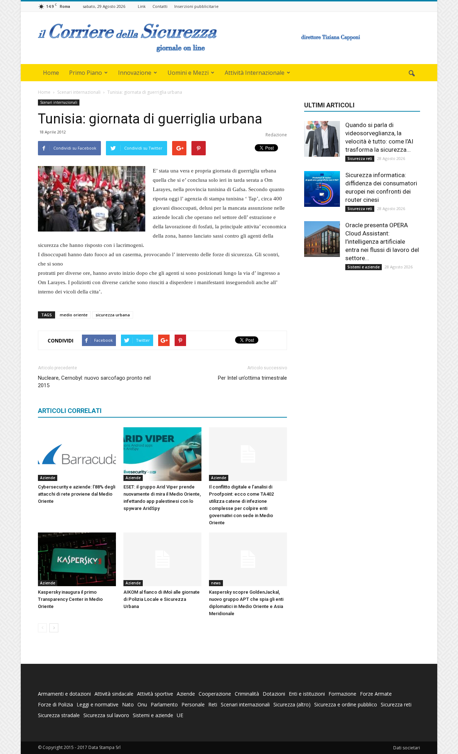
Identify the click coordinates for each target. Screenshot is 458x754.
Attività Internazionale (254, 73)
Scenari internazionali (58, 102)
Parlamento (164, 704)
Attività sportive (155, 693)
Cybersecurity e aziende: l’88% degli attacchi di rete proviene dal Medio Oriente (76, 494)
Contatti (159, 6)
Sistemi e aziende (363, 266)
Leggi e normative (97, 704)
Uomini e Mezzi (188, 73)
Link (142, 6)
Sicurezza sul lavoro (106, 715)
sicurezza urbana (113, 314)
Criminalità (247, 693)
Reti (212, 704)
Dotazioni (274, 693)
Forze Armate (376, 693)
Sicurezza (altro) (292, 704)
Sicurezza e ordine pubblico (345, 704)
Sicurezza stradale (59, 715)
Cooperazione (215, 693)
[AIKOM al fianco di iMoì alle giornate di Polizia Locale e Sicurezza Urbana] (162, 559)
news (216, 582)
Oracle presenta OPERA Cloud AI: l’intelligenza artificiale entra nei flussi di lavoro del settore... (382, 242)
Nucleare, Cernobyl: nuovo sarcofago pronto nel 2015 (94, 382)
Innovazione (134, 73)
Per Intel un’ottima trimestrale (252, 378)
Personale (193, 704)
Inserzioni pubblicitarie (196, 6)
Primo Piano (85, 73)
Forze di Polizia (55, 704)
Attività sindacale (113, 693)
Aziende (47, 477)
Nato (128, 704)
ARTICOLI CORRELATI (70, 410)
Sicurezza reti (359, 158)
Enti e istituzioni (307, 693)
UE (180, 715)
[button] (411, 73)
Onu (142, 704)
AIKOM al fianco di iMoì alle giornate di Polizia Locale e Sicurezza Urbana (161, 599)
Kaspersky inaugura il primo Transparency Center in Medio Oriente (70, 599)
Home (51, 73)
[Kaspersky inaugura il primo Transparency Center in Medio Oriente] (77, 559)
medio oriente (74, 314)
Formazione (342, 693)
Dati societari (406, 748)
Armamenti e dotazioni (64, 693)
